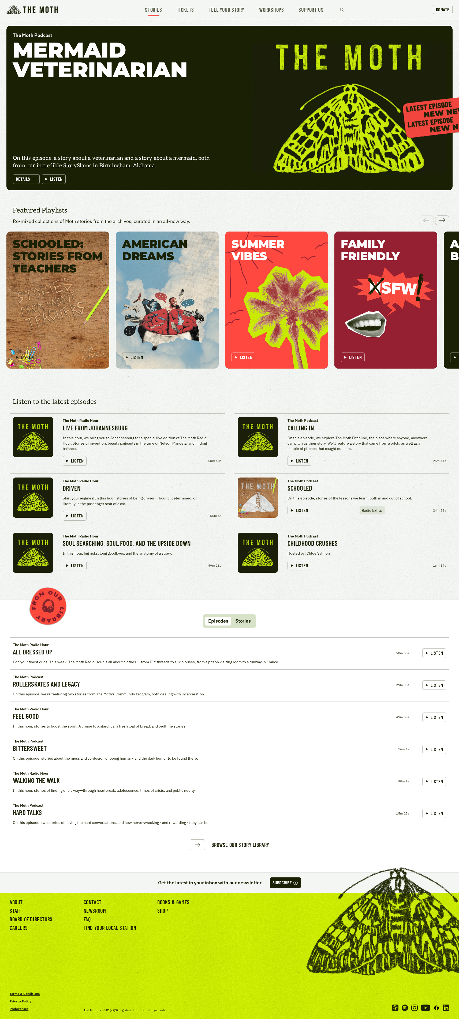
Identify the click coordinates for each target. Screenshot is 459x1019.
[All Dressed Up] (229, 653)
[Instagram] (414, 1008)
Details (23, 179)
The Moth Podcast (303, 420)
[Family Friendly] (385, 300)
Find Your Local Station (110, 928)
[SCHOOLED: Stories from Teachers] (57, 300)
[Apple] (395, 1008)
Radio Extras (372, 510)
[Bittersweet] (229, 750)
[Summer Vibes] (276, 300)
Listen (56, 179)
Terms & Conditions (25, 994)
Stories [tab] (243, 621)
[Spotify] (405, 1008)
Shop (162, 910)
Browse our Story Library (240, 845)
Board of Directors (31, 919)
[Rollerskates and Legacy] (229, 685)
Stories (153, 9)
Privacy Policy (20, 1001)
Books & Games (173, 902)
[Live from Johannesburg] (117, 442)
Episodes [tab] (218, 621)
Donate (443, 9)
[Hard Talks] (229, 814)
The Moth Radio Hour (81, 420)
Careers (19, 928)
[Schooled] (342, 499)
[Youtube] (425, 1008)
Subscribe (282, 882)
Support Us (310, 9)
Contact (93, 902)
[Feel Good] (229, 718)
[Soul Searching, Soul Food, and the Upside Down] (117, 553)
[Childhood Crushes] (342, 553)
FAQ (87, 919)
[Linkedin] (446, 1008)
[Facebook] (436, 1008)
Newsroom (95, 910)
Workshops (271, 9)
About (16, 902)
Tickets (185, 9)
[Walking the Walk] (229, 782)
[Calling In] (342, 442)
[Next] (442, 220)
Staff (16, 910)
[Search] (342, 9)
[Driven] (117, 499)
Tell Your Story (226, 9)
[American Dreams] (167, 300)
